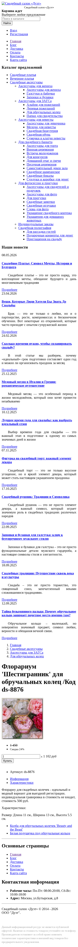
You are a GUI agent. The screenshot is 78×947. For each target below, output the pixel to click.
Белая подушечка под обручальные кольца (40, 833)
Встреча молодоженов (42, 153)
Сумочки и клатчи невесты (46, 138)
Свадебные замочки (41, 202)
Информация (19, 779)
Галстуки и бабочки (41, 93)
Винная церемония (40, 149)
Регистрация (19, 34)
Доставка (16, 48)
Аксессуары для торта (42, 145)
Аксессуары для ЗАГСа (35, 101)
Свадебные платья (23, 75)
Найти (7, 23)
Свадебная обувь (38, 134)
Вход (13, 30)
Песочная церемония (41, 164)
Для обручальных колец (44, 112)
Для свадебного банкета (35, 142)
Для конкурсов (37, 157)
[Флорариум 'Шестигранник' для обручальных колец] (22, 738)
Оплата (15, 52)
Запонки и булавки (40, 97)
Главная (15, 41)
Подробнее (9, 289)
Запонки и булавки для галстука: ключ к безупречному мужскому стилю (32, 536)
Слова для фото (38, 209)
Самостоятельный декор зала (47, 168)
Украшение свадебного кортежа (49, 213)
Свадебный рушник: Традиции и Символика (35, 496)
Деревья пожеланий (41, 108)
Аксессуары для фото (42, 194)
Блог (13, 45)
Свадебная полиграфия (34, 228)
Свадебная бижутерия (42, 131)
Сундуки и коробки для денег (48, 179)
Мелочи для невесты (41, 127)
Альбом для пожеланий (43, 104)
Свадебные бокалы (40, 175)
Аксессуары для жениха (35, 86)
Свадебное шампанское (43, 172)
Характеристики (21, 782)
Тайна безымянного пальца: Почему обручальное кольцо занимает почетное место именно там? (39, 613)
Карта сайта (18, 60)
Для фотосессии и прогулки (38, 183)
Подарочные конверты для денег (50, 235)
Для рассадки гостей (41, 231)
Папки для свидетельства (45, 116)
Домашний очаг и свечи (44, 160)
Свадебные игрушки (41, 205)
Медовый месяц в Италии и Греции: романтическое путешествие (29, 383)
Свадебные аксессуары (26, 82)
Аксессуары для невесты (35, 119)
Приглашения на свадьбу (44, 239)
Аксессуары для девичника (46, 123)
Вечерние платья (22, 78)
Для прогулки (36, 198)
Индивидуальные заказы (35, 224)
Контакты (17, 56)
